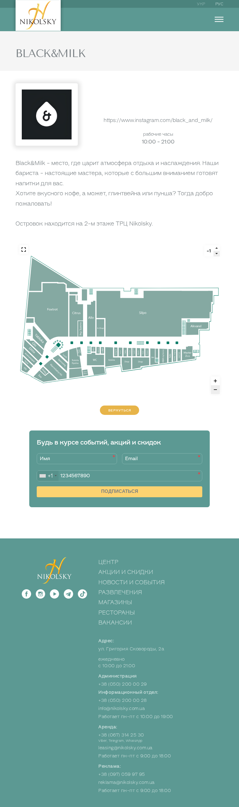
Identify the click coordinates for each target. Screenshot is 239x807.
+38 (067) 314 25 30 (121, 735)
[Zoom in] (215, 381)
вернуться (119, 410)
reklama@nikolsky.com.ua (126, 782)
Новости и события (131, 582)
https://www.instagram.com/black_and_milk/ (158, 120)
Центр (108, 562)
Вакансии (115, 622)
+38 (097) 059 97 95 (121, 774)
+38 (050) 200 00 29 (122, 684)
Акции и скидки (125, 572)
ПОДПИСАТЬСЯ (119, 491)
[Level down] (216, 253)
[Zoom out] (215, 389)
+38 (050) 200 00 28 (122, 700)
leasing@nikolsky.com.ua (125, 748)
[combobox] (48, 476)
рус (219, 4)
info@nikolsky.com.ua (121, 708)
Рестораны (116, 612)
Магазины (115, 602)
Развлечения (120, 592)
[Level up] (216, 248)
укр (201, 4)
